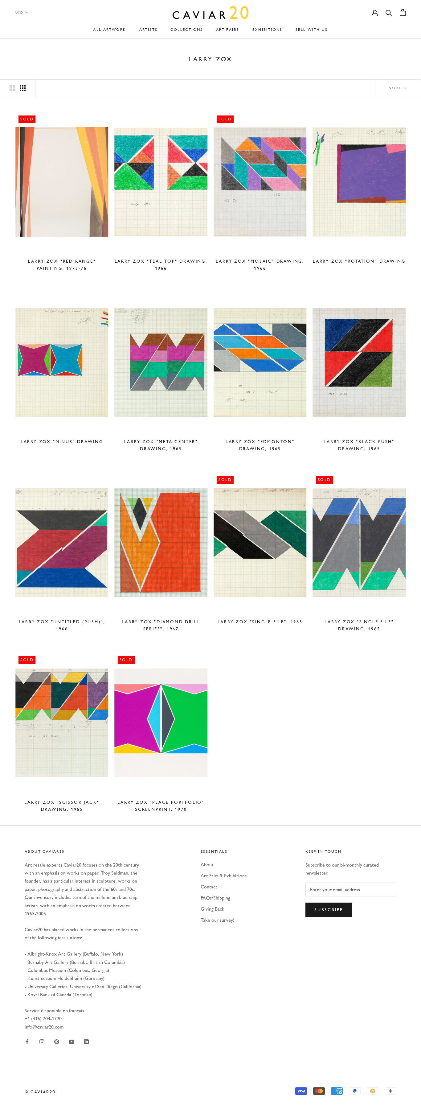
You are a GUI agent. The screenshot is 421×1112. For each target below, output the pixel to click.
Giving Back (212, 909)
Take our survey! (217, 920)
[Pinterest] (56, 1041)
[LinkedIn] (86, 1041)
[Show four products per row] (23, 88)
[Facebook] (27, 1041)
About (207, 864)
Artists (148, 29)
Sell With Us (312, 29)
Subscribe (328, 909)
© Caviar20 (40, 1091)
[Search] (389, 12)
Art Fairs (227, 29)
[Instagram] (41, 1041)
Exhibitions (267, 29)
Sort (396, 88)
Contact (209, 887)
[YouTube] (71, 1041)
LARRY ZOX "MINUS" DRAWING (62, 441)
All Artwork (109, 29)
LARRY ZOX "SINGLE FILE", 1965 (260, 622)
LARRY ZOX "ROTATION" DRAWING (359, 261)
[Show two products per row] (12, 88)
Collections (186, 29)
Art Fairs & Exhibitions (224, 876)
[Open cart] (403, 12)
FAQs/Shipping (215, 898)
